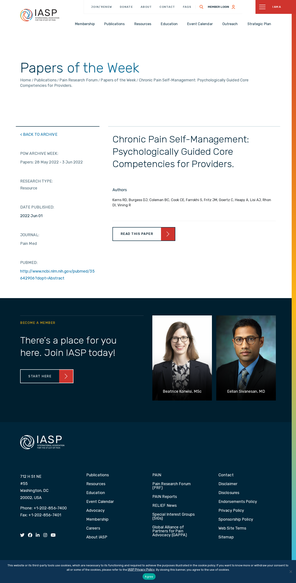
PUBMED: (29, 262)
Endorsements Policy (237, 502)
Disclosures (228, 493)
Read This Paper (137, 234)
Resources (95, 484)
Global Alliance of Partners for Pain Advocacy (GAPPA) (169, 531)
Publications (97, 475)
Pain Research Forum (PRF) (171, 486)
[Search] (201, 7)
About (146, 6)
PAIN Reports (164, 497)
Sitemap (226, 537)
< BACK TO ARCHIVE (38, 134)
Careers (93, 528)
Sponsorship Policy (235, 519)
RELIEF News (164, 506)
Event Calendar (100, 502)
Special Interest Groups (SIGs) (173, 516)
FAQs (187, 6)
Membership (97, 519)
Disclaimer (227, 484)
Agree (149, 576)
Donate (126, 6)
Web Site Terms (232, 528)
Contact (167, 6)
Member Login (218, 6)
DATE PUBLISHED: (37, 207)
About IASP (96, 537)
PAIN (156, 475)
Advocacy (95, 511)
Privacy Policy (231, 511)
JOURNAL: (29, 235)
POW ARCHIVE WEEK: (39, 153)
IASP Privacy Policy (141, 570)
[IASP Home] (39, 15)
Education (95, 493)
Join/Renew (101, 6)
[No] (290, 571)
